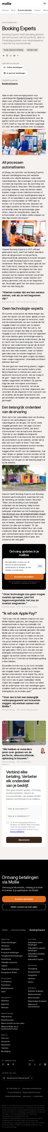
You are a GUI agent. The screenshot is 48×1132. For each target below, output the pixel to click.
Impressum (27, 1096)
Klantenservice (7, 1020)
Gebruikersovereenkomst (31, 1088)
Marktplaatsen (7, 988)
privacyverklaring (17, 832)
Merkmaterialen (34, 994)
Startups (4, 1007)
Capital (4, 966)
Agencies (5, 1004)
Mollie (5, 930)
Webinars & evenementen (34, 1005)
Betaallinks (5, 949)
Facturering (6, 959)
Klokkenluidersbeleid (13, 1096)
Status (31, 982)
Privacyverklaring (14, 1092)
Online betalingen (8, 942)
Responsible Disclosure (31, 1092)
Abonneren (24, 840)
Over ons (5, 1038)
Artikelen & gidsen (35, 991)
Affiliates (5, 1001)
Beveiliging (5, 1051)
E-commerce (6, 981)
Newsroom (5, 1045)
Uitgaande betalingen (10, 969)
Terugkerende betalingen (12, 956)
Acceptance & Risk (9, 972)
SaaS (3, 991)
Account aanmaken (24, 576)
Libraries (31, 978)
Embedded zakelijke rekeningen (36, 955)
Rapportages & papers (37, 1001)
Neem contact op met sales (12, 1023)
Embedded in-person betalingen (37, 949)
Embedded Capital (35, 959)
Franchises (5, 985)
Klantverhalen (34, 998)
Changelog (32, 968)
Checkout (5, 946)
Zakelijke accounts (9, 962)
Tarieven (5, 1048)
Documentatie (34, 972)
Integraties (32, 975)
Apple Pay (25, 668)
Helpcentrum (6, 1016)
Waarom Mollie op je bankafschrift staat (10, 1027)
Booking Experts (25, 98)
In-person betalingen (10, 952)
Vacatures (5, 1041)
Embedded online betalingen (35, 943)
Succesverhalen (9, 22)
